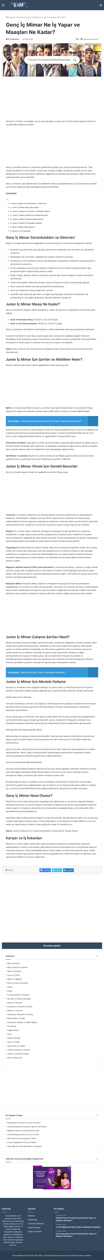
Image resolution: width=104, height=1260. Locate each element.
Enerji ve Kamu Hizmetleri (17, 983)
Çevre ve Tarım (13, 975)
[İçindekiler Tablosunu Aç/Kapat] (8, 200)
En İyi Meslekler (13, 39)
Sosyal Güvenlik (13, 1038)
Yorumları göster (52, 945)
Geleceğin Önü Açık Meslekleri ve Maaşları (24, 1146)
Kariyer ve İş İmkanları (21, 231)
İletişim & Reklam (35, 1231)
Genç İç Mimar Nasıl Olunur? (23, 227)
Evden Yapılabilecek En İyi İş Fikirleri (22, 1142)
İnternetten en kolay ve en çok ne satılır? (24, 1123)
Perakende (11, 1026)
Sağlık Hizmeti (13, 1030)
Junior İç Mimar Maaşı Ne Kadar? (25, 207)
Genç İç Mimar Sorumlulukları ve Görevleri (29, 203)
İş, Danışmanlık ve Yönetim (18, 995)
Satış (9, 1034)
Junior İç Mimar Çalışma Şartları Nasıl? (27, 219)
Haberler (31, 1216)
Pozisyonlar (20, 17)
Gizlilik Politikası (34, 1228)
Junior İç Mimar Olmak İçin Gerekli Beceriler (30, 215)
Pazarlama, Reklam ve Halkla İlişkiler (22, 1022)
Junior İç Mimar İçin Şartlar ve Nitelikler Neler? (31, 211)
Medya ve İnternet (14, 1011)
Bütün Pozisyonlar (14, 1058)
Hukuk (9, 987)
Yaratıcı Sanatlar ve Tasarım (18, 1050)
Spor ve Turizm (13, 1042)
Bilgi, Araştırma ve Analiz (17, 967)
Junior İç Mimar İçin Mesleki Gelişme (27, 223)
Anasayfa (11, 17)
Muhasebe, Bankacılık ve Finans (20, 1014)
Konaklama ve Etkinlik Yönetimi (19, 1007)
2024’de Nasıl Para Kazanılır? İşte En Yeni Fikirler (27, 1127)
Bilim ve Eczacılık (14, 971)
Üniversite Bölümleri (36, 1224)
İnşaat (9, 991)
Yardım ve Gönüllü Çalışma (18, 1054)
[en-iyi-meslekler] (19, 5)
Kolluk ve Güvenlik (14, 1003)
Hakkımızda (32, 1220)
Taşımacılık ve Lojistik (16, 1046)
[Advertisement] (52, 98)
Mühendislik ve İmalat (16, 1018)
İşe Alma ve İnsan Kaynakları (19, 999)
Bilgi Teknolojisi (13, 963)
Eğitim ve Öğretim (14, 979)
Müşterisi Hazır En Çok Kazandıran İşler (23, 1131)
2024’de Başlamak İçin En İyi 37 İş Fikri (23, 1134)
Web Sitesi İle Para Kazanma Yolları (21, 1138)
